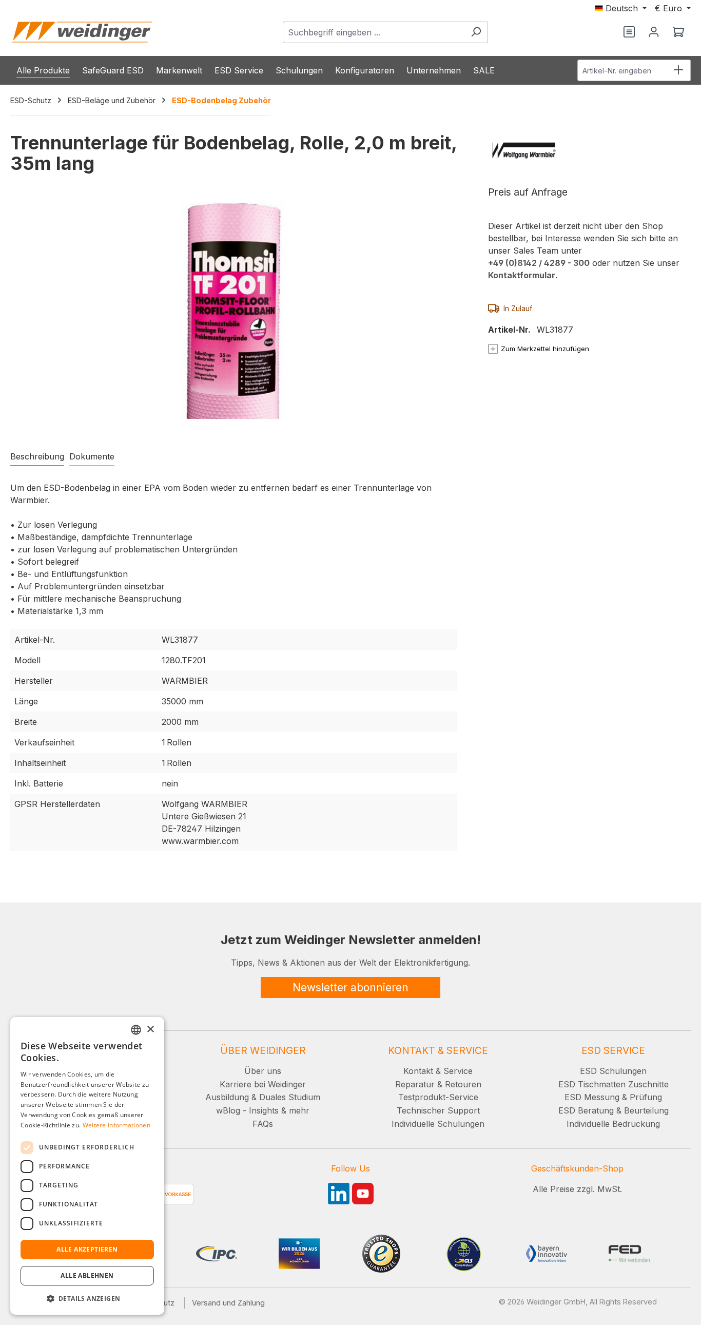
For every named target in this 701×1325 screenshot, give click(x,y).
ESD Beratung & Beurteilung (613, 1110)
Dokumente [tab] (91, 456)
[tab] (37, 457)
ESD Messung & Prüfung (613, 1097)
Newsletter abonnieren (350, 987)
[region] (234, 318)
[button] (87, 1298)
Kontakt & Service (438, 1071)
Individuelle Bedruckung (613, 1124)
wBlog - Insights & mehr (262, 1110)
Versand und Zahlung (228, 1302)
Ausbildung (227, 1097)
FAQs (262, 1124)
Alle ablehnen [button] (87, 1275)
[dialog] (87, 1166)
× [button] (150, 1029)
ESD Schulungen (613, 1071)
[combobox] (373, 32)
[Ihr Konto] (653, 32)
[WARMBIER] (584, 150)
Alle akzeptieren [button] (87, 1249)
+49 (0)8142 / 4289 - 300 (539, 263)
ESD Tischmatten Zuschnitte (613, 1084)
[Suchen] (476, 32)
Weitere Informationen (116, 1125)
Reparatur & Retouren (438, 1084)
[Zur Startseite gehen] (82, 32)
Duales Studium (289, 1097)
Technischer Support (438, 1110)
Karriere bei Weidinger (263, 1084)
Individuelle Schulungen (438, 1124)
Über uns (262, 1071)
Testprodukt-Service (438, 1097)
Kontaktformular (521, 275)
